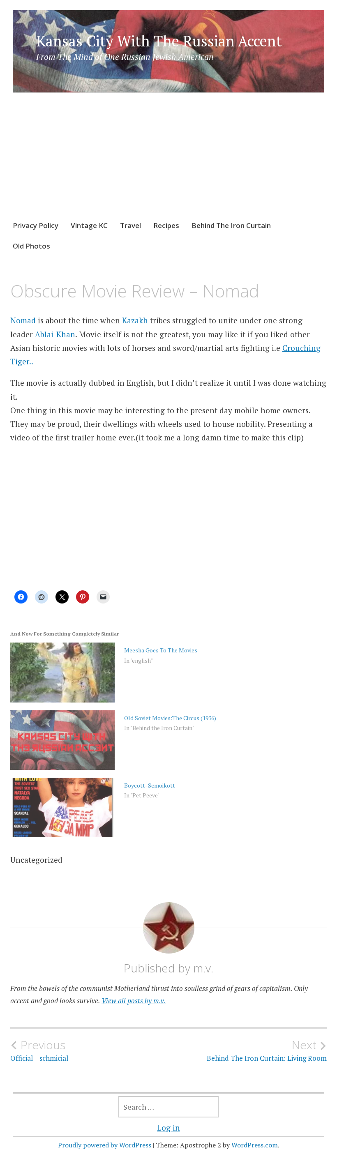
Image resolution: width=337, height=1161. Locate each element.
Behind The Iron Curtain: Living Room (267, 1050)
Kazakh (135, 320)
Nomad (23, 320)
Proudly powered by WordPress (104, 1144)
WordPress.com (254, 1144)
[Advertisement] (169, 164)
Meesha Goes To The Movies (160, 650)
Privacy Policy (35, 225)
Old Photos (31, 246)
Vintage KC (89, 225)
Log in (168, 1127)
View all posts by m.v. (134, 1000)
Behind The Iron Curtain (231, 225)
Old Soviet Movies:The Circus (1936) (170, 718)
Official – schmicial (39, 1050)
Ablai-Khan (55, 334)
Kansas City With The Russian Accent (159, 41)
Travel (130, 225)
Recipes (166, 225)
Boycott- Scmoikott (149, 785)
